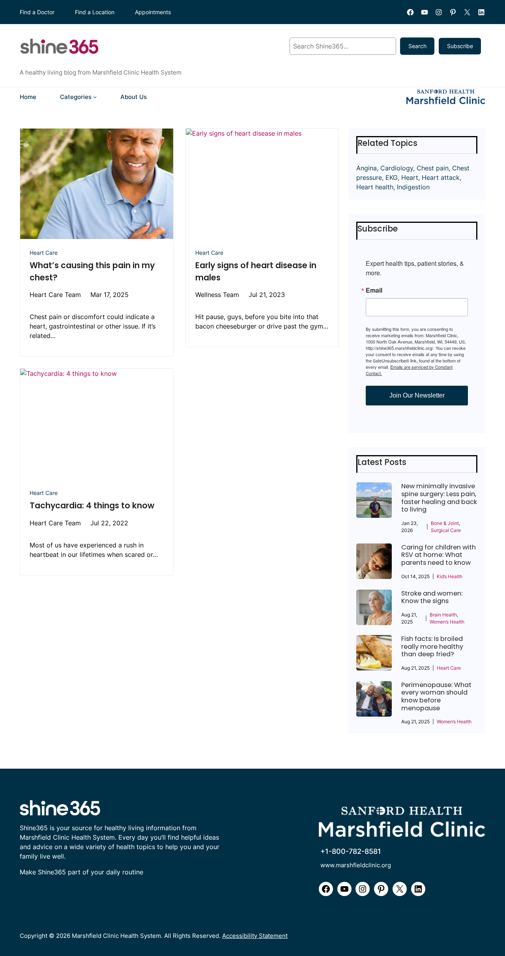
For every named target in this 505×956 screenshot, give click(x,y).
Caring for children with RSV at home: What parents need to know (438, 555)
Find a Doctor (37, 12)
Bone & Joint (445, 523)
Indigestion (413, 187)
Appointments (153, 12)
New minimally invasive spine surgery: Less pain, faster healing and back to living (439, 497)
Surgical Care (446, 530)
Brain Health (443, 615)
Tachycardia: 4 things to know (92, 505)
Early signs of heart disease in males (255, 271)
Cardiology (396, 168)
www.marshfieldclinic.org (355, 865)
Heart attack (441, 177)
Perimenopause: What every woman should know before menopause (436, 696)
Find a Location (94, 12)
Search (417, 46)
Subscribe (460, 46)
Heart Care (44, 252)
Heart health (374, 187)
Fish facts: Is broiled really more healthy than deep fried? (432, 646)
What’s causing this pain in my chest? (92, 271)
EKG (391, 177)
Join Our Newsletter (417, 395)
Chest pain (433, 168)
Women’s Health (447, 622)
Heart (409, 177)
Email (374, 290)
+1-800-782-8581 (350, 851)
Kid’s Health (449, 576)
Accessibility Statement (255, 935)
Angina (366, 168)
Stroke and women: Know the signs (431, 597)
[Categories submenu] (95, 97)
